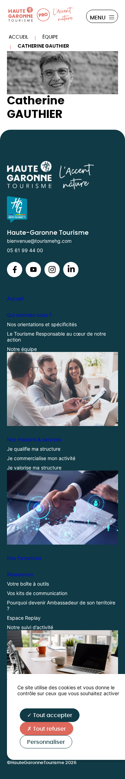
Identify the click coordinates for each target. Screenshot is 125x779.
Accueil (18, 37)
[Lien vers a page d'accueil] (62, 175)
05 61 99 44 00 (25, 250)
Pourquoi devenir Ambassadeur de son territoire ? (61, 605)
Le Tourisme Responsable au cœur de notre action (56, 337)
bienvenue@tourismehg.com (39, 241)
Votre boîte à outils (28, 584)
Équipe (50, 37)
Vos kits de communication (37, 593)
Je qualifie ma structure (33, 449)
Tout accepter (52, 715)
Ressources (20, 574)
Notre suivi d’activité (30, 627)
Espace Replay (24, 618)
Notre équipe (22, 349)
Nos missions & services (34, 439)
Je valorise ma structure (34, 468)
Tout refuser (49, 729)
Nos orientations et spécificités (42, 324)
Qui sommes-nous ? (29, 315)
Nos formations (24, 558)
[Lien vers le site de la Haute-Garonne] (62, 209)
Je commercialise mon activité (41, 458)
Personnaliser (46, 742)
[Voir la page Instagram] (14, 275)
